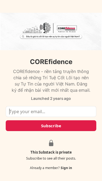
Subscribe (51, 125)
